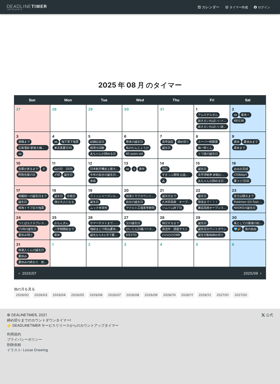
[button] (208, 114)
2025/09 (250, 273)
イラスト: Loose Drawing (27, 350)
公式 (269, 315)
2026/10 (169, 295)
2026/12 (205, 295)
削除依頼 (14, 344)
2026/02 (22, 295)
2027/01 (223, 295)
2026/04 (59, 295)
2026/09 (151, 295)
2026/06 (96, 295)
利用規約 (14, 334)
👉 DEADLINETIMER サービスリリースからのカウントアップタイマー (63, 325)
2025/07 (29, 273)
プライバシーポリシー (24, 339)
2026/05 (77, 295)
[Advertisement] (140, 44)
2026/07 (114, 295)
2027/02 (240, 295)
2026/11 (187, 295)
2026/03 (40, 295)
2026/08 (132, 295)
